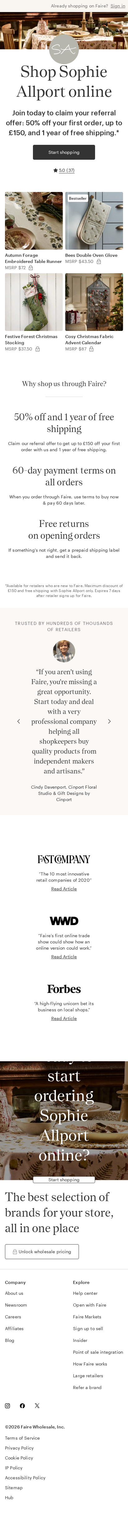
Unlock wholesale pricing (45, 1251)
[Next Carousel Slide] (109, 721)
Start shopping (64, 152)
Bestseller (78, 198)
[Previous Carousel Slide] (18, 721)
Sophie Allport (72, 590)
